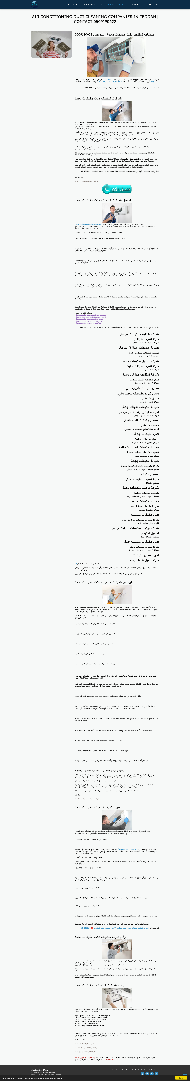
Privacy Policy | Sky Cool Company (49, 1074)
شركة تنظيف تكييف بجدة (84, 1043)
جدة (152, 81)
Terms (33, 1074)
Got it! (181, 1078)
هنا (76, 563)
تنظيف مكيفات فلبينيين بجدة (85, 1051)
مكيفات (109, 79)
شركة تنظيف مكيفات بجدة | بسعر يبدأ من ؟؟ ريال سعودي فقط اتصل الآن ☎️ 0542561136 (114, 928)
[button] (153, 4)
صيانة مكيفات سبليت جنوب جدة (87, 1047)
